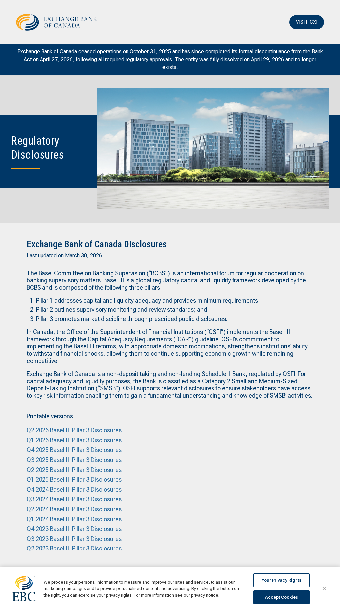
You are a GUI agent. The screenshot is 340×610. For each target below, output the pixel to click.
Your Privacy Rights (282, 580)
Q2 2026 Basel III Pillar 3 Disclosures (74, 430)
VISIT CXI (306, 22)
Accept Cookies (281, 597)
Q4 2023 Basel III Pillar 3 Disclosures (74, 528)
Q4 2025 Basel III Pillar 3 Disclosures (74, 449)
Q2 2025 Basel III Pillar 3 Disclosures (74, 469)
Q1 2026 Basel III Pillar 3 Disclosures (74, 440)
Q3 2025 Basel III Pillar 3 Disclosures (74, 459)
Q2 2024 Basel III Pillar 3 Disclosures (74, 509)
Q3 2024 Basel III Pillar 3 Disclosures (74, 499)
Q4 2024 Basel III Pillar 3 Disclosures (74, 489)
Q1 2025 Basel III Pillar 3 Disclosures (74, 479)
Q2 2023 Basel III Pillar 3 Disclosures (74, 548)
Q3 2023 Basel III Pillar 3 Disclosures (74, 538)
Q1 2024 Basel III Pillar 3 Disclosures (74, 519)
